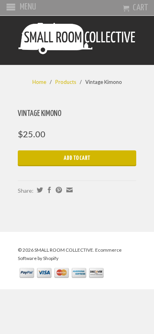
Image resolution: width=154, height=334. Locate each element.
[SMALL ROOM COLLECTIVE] (77, 40)
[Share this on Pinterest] (58, 190)
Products (65, 82)
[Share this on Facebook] (48, 190)
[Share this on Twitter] (39, 190)
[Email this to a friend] (68, 190)
